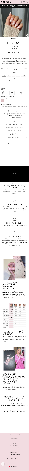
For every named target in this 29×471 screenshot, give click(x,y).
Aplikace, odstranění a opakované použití (14, 134)
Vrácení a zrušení (14, 447)
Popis (14, 121)
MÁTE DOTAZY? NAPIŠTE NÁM (14, 458)
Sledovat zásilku (14, 438)
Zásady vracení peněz (14, 454)
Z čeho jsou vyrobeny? (14, 127)
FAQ (14, 443)
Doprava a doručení (14, 445)
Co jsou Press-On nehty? (14, 124)
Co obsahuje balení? (14, 137)
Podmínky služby (14, 450)
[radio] (4, 75)
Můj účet (14, 441)
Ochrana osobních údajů (14, 452)
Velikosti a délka (14, 130)
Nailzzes (14, 41)
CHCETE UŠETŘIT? (14, 434)
